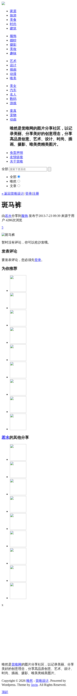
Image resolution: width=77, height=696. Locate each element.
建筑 (13, 28)
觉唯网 (16, 664)
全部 (13, 177)
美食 (13, 19)
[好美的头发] (18, 290)
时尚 (13, 24)
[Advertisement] (27, 632)
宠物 (13, 115)
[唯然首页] (3, 4)
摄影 (13, 44)
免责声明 (16, 152)
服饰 (13, 36)
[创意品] (18, 377)
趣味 (13, 53)
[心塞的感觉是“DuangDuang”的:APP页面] (18, 394)
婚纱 (13, 40)
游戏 (13, 103)
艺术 (13, 61)
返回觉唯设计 (13, 193)
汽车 (13, 90)
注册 (35, 193)
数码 (13, 99)
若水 (8, 216)
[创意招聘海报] (18, 411)
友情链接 (16, 157)
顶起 (5, 692)
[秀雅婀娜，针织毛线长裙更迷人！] (18, 459)
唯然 (13, 181)
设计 (13, 65)
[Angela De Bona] (18, 563)
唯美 (13, 78)
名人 (13, 94)
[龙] (18, 528)
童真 (13, 110)
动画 (13, 119)
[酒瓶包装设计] (18, 429)
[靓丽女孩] (18, 342)
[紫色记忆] (18, 546)
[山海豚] (18, 476)
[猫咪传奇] (18, 325)
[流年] (18, 308)
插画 (13, 69)
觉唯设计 (42, 680)
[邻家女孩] (18, 511)
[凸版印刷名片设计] (18, 359)
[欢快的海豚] (18, 580)
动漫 (13, 74)
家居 (13, 11)
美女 (13, 86)
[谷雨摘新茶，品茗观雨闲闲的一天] (18, 598)
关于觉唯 (16, 161)
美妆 (13, 49)
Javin (34, 685)
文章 (13, 186)
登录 (28, 193)
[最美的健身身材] (18, 494)
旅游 (13, 15)
